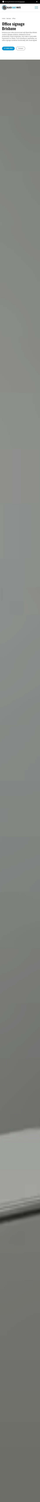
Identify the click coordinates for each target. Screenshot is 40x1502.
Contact (20, 48)
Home (3, 18)
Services (9, 18)
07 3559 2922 (8, 48)
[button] (35, 7)
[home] (11, 7)
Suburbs (21, 2)
